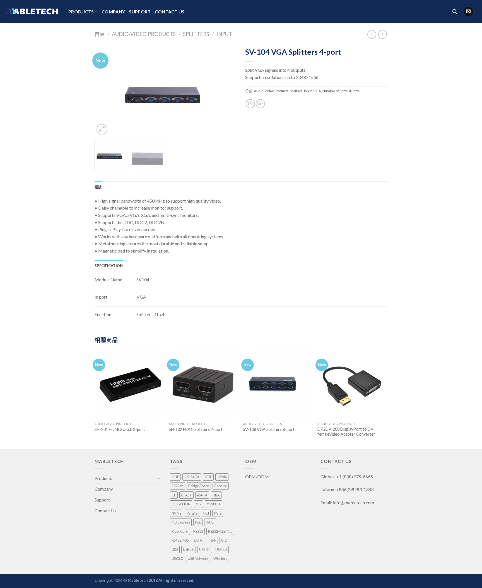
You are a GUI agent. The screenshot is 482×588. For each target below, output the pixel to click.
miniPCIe (213, 504)
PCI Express (181, 522)
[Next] (227, 90)
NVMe (177, 513)
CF (174, 495)
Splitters (196, 34)
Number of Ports (335, 91)
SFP (213, 540)
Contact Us (170, 11)
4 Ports (354, 91)
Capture (220, 486)
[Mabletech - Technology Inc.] (32, 11)
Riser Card (180, 531)
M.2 (198, 504)
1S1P (175, 477)
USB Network (198, 558)
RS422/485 (180, 540)
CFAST (186, 495)
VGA (317, 91)
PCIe (217, 513)
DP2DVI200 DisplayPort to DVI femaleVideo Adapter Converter (346, 432)
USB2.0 (188, 549)
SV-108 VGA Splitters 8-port (269, 429)
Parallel (192, 513)
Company (113, 11)
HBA (216, 495)
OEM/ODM (257, 476)
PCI (206, 513)
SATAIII (200, 540)
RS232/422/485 (220, 531)
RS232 (198, 531)
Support (140, 11)
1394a (222, 477)
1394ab (177, 486)
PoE (198, 522)
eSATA (202, 495)
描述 (98, 187)
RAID (210, 522)
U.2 (223, 540)
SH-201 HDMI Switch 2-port (120, 429)
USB (175, 549)
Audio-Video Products (144, 34)
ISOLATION (181, 504)
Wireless (220, 558)
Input (224, 34)
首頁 (100, 34)
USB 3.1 (221, 549)
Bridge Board (198, 486)
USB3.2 (177, 558)
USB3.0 (204, 549)
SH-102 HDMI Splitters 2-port (196, 429)
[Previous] (104, 90)
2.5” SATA (191, 477)
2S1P (208, 477)
